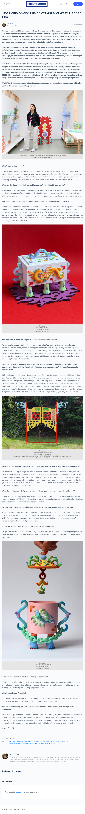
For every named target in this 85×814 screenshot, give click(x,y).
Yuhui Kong (11, 24)
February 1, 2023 (12, 26)
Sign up (78, 4)
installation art (64, 741)
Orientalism (25, 743)
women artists (50, 743)
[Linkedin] (12, 728)
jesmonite (12, 743)
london (18, 743)
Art (14, 738)
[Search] (61, 4)
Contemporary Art (46, 741)
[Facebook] (9, 728)
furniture (56, 741)
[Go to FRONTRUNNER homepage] (37, 3)
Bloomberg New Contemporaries (20, 741)
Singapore (41, 743)
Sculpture (33, 743)
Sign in (68, 4)
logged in (19, 792)
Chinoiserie (35, 741)
